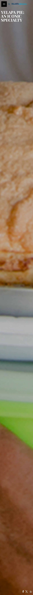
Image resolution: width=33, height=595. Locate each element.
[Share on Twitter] (26, 591)
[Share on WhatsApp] (31, 591)
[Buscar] (9, 4)
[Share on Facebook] (23, 591)
